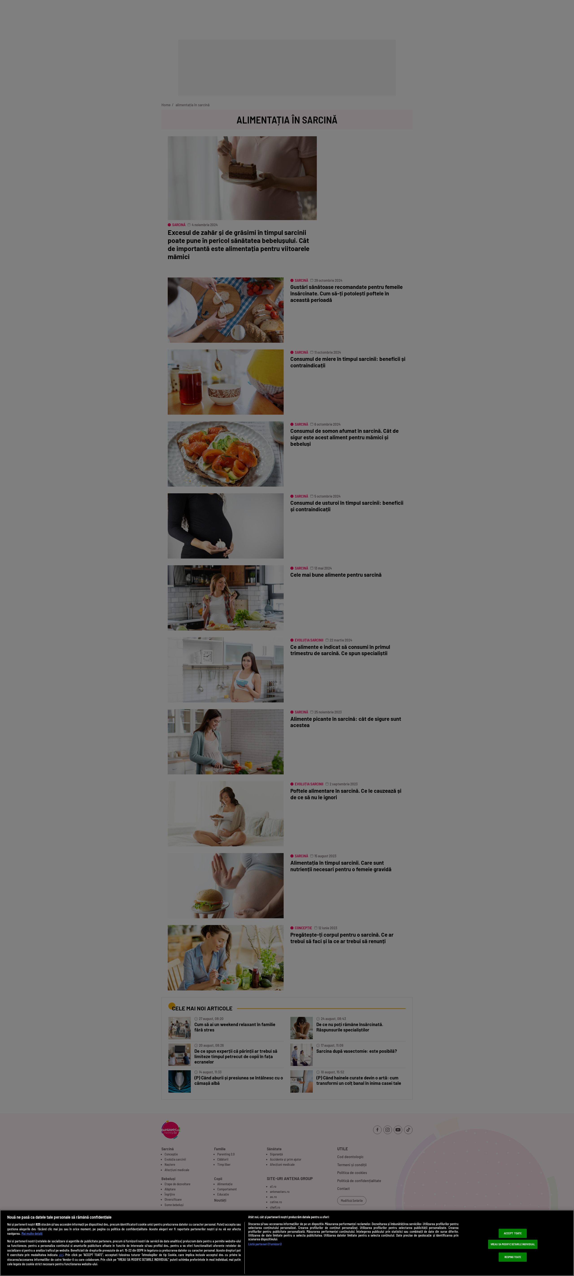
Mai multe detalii (32, 1233)
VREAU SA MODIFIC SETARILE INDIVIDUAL (513, 1244)
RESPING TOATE (512, 1257)
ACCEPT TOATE (513, 1233)
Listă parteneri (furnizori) (265, 1244)
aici (61, 1255)
